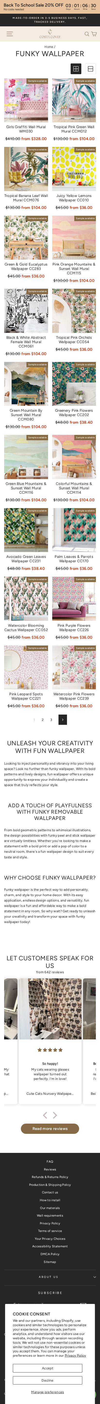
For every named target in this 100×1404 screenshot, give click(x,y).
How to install (50, 1200)
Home (48, 47)
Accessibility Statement (50, 1246)
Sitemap (50, 1262)
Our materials (50, 1208)
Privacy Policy (75, 1355)
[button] (88, 33)
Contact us (50, 1192)
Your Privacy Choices (50, 1238)
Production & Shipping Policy (50, 1185)
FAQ (50, 1161)
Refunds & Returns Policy (50, 1177)
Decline (47, 1380)
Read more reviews (50, 1128)
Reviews (50, 1169)
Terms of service (50, 1231)
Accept (47, 1368)
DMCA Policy (50, 1254)
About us (49, 1277)
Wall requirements (50, 1215)
